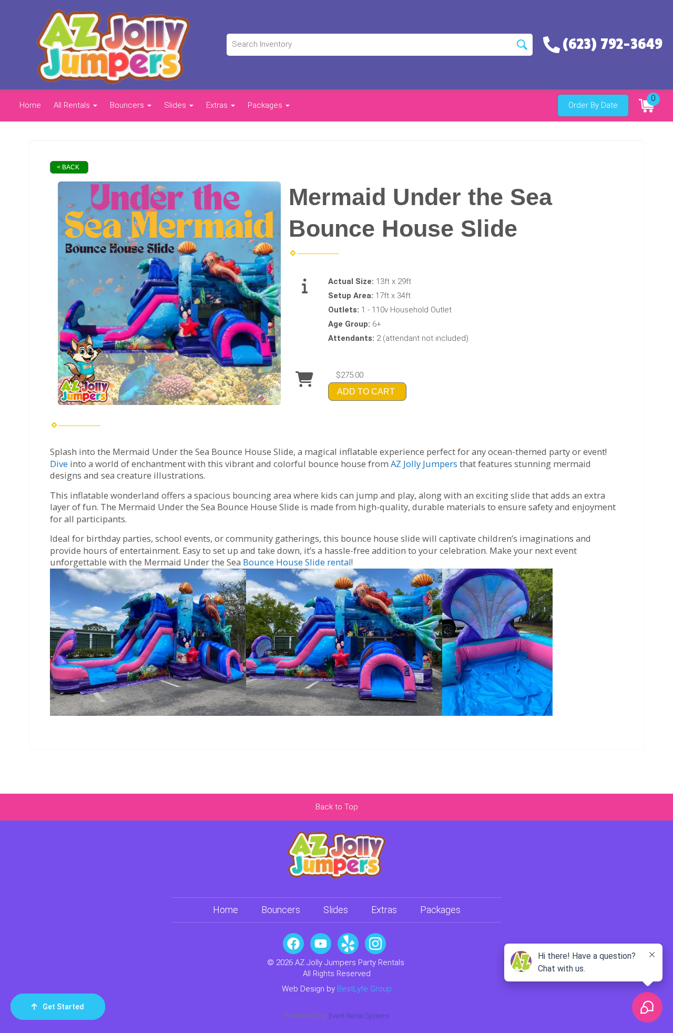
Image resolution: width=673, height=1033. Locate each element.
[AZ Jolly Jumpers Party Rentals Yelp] (348, 943)
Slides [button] (176, 105)
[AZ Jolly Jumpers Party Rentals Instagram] (375, 943)
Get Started (63, 1006)
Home (30, 105)
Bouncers (280, 909)
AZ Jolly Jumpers (424, 464)
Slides (335, 909)
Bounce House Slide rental (297, 562)
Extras (384, 909)
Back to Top (336, 807)
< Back (68, 167)
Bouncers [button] (128, 105)
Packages (440, 909)
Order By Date (593, 105)
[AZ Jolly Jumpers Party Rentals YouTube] (320, 943)
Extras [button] (218, 105)
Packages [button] (266, 105)
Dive (59, 464)
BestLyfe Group (364, 989)
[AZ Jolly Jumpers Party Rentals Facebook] (293, 943)
